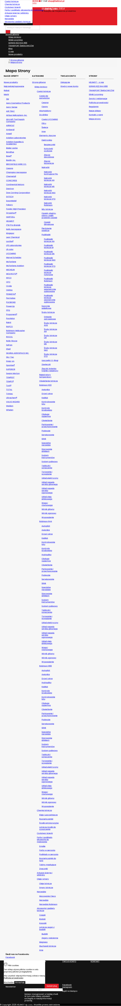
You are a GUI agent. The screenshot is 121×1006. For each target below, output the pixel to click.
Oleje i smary (11, 16)
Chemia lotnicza (12, 4)
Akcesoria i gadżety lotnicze (17, 21)
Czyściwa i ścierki (13, 7)
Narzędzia (9, 18)
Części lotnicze (12, 1)
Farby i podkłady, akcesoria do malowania (18, 10)
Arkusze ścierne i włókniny (17, 13)
